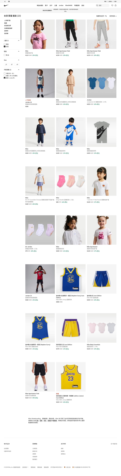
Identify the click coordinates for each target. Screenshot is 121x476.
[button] (12, 40)
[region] (10, 49)
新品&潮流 (40, 5)
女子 (51, 5)
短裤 (41, 420)
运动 (82, 5)
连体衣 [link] (6, 31)
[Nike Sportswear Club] (71, 34)
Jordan (61, 5)
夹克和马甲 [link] (7, 26)
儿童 (55, 5)
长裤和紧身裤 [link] (8, 28)
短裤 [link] (5, 23)
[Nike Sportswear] (101, 230)
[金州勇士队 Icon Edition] (101, 279)
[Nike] (40, 34)
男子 (46, 5)
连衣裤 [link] (6, 33)
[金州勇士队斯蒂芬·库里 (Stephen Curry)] (40, 328)
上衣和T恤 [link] (7, 20)
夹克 (45, 420)
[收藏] (112, 5)
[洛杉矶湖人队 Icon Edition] (71, 328)
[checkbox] (11, 44)
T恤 (37, 420)
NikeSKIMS (68, 5)
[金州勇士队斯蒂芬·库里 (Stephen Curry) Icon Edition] (71, 279)
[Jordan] (5, 1)
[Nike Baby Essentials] (101, 328)
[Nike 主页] (6, 5)
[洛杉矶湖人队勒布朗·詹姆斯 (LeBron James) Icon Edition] (71, 377)
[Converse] (9, 1)
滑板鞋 (55, 420)
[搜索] (97, 5)
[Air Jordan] (40, 230)
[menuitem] (106, 1)
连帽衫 (50, 420)
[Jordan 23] (40, 83)
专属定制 (77, 5)
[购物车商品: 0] (115, 5)
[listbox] (113, 16)
